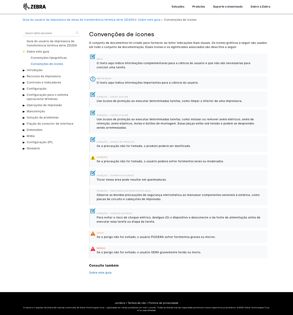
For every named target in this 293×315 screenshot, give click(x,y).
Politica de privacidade (163, 303)
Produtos (198, 6)
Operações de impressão (44, 105)
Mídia (31, 136)
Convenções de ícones (47, 64)
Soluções (178, 6)
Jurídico (120, 303)
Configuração (37, 88)
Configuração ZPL (40, 142)
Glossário (33, 148)
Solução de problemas (43, 117)
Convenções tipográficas (49, 58)
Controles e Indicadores (44, 82)
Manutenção (36, 111)
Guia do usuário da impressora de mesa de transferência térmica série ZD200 (78, 20)
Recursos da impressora (44, 76)
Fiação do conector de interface (50, 123)
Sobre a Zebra (260, 6)
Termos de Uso (137, 303)
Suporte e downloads (228, 6)
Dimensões (34, 130)
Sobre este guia (149, 20)
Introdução (35, 70)
